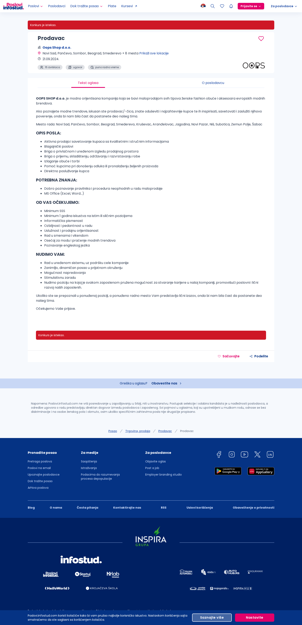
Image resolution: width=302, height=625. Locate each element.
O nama (56, 508)
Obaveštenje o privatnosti (253, 508)
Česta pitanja (87, 508)
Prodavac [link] (187, 431)
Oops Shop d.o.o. (57, 47)
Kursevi (127, 6)
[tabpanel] (151, 205)
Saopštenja (89, 461)
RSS (163, 508)
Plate (112, 6)
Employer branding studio (163, 474)
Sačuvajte (231, 356)
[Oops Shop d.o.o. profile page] (253, 59)
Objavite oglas (155, 461)
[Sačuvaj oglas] (261, 38)
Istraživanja (89, 468)
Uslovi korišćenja (200, 508)
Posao (112, 431)
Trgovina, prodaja (137, 431)
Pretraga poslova (40, 461)
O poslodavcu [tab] (213, 82)
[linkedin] (270, 455)
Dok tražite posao (40, 481)
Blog (31, 508)
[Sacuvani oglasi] (222, 6)
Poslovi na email (39, 468)
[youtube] (244, 455)
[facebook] (219, 455)
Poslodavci (56, 6)
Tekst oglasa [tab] (88, 82)
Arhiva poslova (38, 488)
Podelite (261, 356)
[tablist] (151, 83)
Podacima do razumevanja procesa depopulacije (100, 476)
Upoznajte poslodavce (44, 474)
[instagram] (232, 455)
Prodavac (165, 431)
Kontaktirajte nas (127, 508)
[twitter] (257, 455)
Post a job (152, 468)
